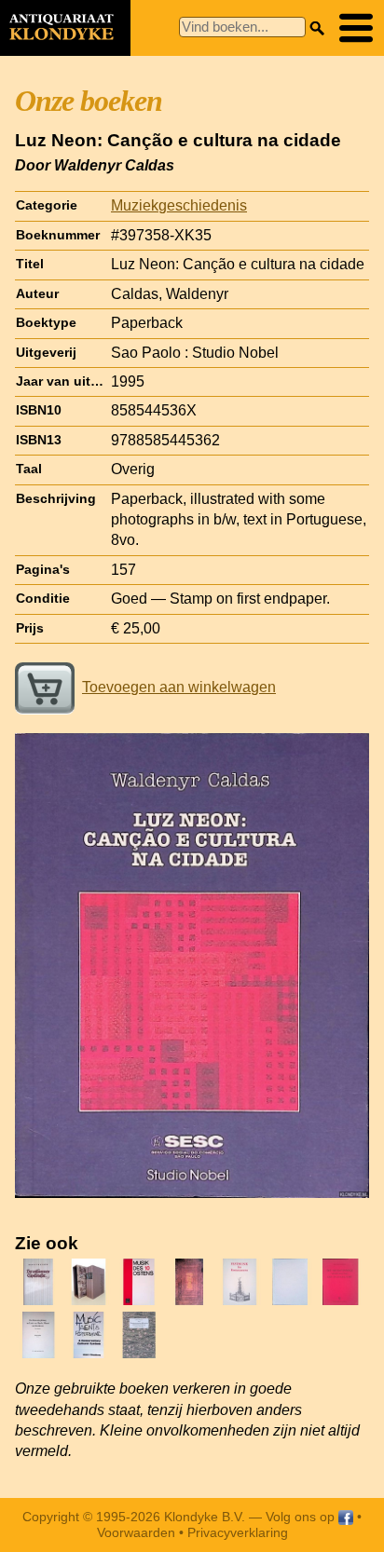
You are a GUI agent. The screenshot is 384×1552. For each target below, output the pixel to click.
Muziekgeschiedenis (179, 205)
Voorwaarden (136, 1532)
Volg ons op (302, 1516)
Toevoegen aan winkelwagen (179, 687)
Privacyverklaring (237, 1532)
